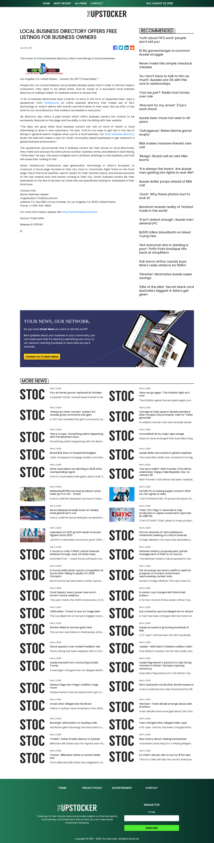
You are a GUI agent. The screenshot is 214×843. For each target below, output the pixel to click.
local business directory (119, 134)
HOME (46, 3)
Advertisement (122, 788)
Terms (62, 788)
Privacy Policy (92, 788)
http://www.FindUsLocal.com (79, 212)
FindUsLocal (51, 103)
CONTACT (97, 3)
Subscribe (152, 828)
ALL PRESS (81, 3)
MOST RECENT (62, 3)
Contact (152, 788)
